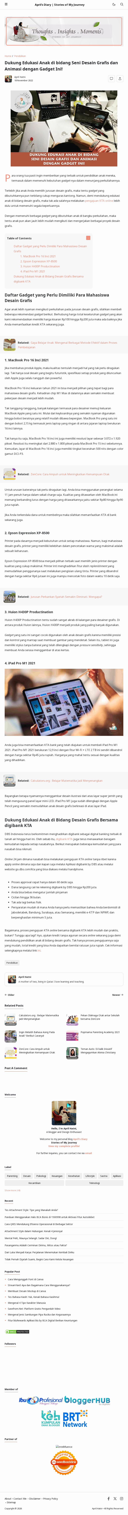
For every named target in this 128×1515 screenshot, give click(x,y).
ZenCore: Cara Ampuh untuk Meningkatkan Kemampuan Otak (70, 474)
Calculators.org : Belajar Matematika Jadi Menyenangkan (66, 781)
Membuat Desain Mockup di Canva (27, 1291)
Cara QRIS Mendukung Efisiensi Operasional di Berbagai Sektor (39, 1224)
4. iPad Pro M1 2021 (32, 271)
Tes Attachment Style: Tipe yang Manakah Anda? (31, 1210)
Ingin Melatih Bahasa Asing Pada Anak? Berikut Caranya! (37, 1034)
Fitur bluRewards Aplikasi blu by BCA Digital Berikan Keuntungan (42, 1320)
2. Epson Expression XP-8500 (38, 261)
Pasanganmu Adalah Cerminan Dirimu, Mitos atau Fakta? (36, 1245)
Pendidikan (12, 962)
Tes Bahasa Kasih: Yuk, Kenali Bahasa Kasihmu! (33, 1297)
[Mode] (114, 5)
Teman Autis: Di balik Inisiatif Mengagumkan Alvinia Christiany (98, 1050)
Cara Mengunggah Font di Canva (25, 1279)
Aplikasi (117, 1176)
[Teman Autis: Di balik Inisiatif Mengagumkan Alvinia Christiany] (72, 1058)
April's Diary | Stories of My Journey (59, 5)
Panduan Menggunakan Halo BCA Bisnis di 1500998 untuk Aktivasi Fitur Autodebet (49, 1217)
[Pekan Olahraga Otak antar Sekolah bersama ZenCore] (72, 1024)
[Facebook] (108, 1499)
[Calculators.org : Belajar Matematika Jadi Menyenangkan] (10, 785)
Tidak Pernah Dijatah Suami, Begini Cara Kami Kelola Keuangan (39, 1259)
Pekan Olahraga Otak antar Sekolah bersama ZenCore (100, 1017)
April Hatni (97, 1508)
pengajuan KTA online (99, 201)
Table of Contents (19, 238)
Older (11, 994)
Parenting (12, 1176)
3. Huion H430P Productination (40, 266)
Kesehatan (74, 1176)
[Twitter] (115, 1499)
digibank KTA (64, 839)
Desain (27, 1176)
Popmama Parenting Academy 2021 (100, 1032)
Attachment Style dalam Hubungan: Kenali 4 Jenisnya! (33, 1231)
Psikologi (41, 1176)
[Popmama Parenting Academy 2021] (72, 1041)
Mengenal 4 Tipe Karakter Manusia (27, 1302)
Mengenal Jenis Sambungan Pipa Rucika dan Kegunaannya (39, 1314)
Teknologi (94, 1183)
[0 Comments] (111, 78)
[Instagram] (121, 1499)
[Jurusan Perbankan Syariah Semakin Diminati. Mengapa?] (10, 602)
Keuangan (57, 1176)
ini (39, 950)
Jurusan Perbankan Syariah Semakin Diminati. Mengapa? (66, 597)
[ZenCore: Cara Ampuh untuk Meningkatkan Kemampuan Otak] (10, 479)
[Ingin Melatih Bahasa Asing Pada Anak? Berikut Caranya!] (11, 1041)
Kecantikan (34, 1183)
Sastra (103, 1176)
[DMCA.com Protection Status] (17, 1333)
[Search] (121, 4)
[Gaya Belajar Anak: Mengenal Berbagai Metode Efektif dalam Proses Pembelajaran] (10, 350)
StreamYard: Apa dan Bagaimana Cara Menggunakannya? (39, 1285)
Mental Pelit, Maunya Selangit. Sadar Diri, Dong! (31, 1238)
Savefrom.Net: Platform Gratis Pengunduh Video (34, 1308)
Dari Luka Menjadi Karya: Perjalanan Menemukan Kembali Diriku (39, 1252)
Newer (116, 994)
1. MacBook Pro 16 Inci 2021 (38, 256)
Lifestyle (90, 1176)
